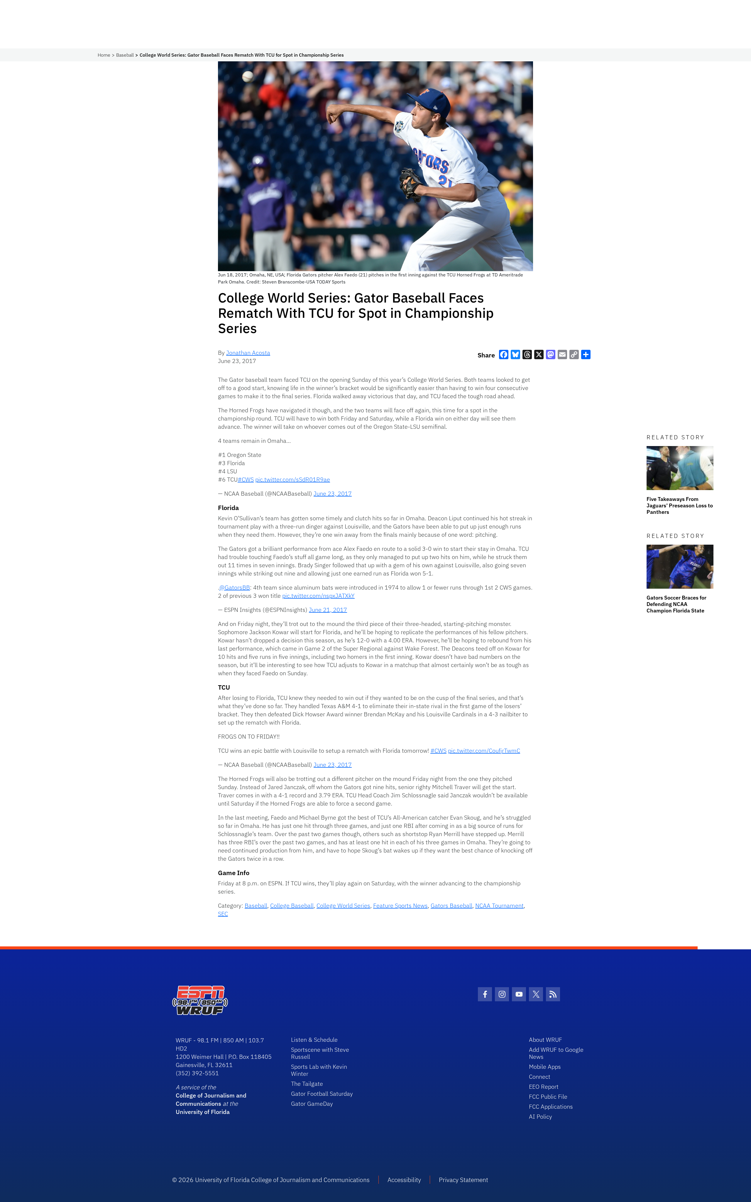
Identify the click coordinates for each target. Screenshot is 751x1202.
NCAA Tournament (499, 905)
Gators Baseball (451, 905)
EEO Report (544, 1086)
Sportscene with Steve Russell (320, 1053)
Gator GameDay (312, 1104)
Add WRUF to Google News (556, 1053)
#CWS (246, 479)
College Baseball (292, 905)
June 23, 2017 (333, 493)
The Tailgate (307, 1084)
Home (104, 55)
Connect (539, 1077)
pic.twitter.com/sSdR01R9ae (292, 479)
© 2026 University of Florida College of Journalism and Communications (271, 1180)
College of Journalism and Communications (211, 1099)
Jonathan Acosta (248, 353)
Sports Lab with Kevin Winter (319, 1070)
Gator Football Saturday (322, 1094)
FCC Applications (551, 1106)
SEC (223, 914)
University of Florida (203, 1112)
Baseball (125, 55)
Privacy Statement (463, 1180)
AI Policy (540, 1116)
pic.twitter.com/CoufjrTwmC (484, 750)
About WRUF (545, 1040)
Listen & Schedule (314, 1040)
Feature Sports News (400, 905)
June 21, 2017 (328, 610)
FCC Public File (548, 1096)
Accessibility (404, 1180)
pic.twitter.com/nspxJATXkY (318, 596)
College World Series (343, 905)
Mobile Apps (545, 1067)
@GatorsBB (234, 587)
